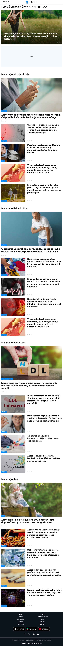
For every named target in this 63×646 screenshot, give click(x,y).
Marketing (14, 640)
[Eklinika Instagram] (33, 634)
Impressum (21, 640)
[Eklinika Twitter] (29, 634)
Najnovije (16, 74)
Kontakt (49, 640)
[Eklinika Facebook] (24, 634)
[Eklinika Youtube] (38, 634)
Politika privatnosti (41, 640)
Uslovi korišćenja (30, 640)
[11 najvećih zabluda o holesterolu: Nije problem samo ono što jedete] (13, 444)
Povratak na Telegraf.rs (6, 2)
